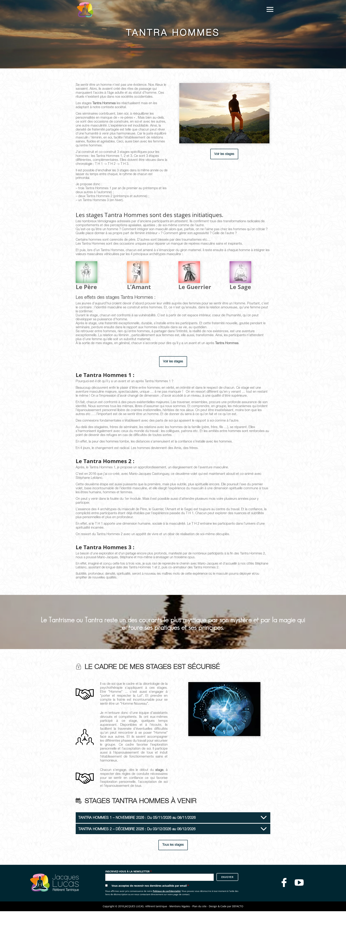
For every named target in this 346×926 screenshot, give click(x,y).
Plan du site (199, 906)
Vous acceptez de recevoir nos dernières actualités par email (150, 885)
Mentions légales (179, 906)
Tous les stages (173, 844)
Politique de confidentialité (167, 891)
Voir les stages (224, 154)
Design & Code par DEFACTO (226, 906)
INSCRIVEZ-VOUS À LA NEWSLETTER (128, 871)
